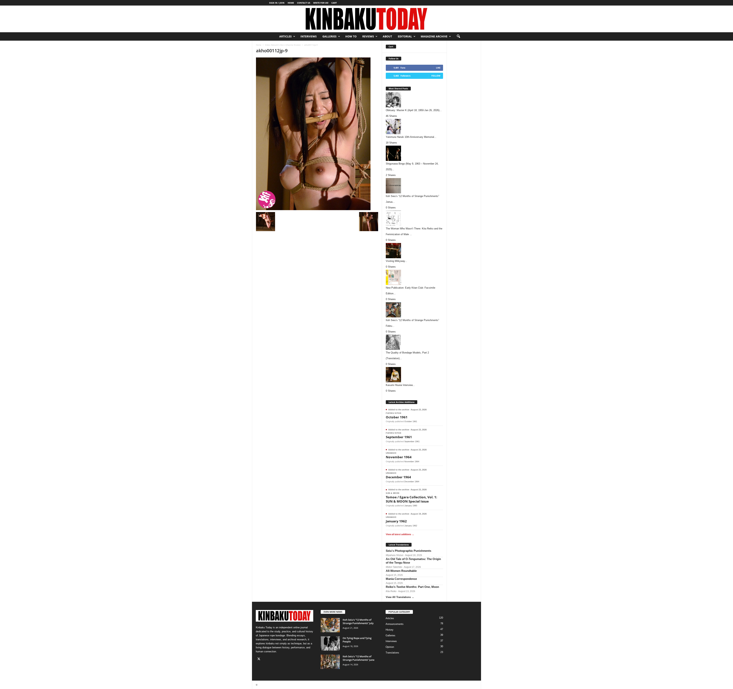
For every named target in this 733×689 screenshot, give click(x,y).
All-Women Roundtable (401, 570)
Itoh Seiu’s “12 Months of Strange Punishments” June (358, 658)
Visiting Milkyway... (396, 261)
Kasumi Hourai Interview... (400, 385)
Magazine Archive (434, 36)
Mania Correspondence (401, 578)
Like (438, 67)
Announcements (395, 624)
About (387, 36)
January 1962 (396, 521)
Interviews (308, 36)
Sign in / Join (276, 2)
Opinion (390, 646)
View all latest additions (400, 534)
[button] (458, 36)
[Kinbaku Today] (366, 19)
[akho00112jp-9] (317, 133)
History (389, 629)
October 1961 (397, 417)
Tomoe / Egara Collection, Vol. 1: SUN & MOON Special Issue (411, 499)
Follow (435, 75)
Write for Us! (320, 2)
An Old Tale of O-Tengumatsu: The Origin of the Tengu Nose (413, 560)
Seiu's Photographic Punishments (408, 550)
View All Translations (400, 597)
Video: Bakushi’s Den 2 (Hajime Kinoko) (282, 45)
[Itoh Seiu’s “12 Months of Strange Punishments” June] (330, 662)
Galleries (329, 36)
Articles (285, 36)
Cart (334, 2)
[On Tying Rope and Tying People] (330, 643)
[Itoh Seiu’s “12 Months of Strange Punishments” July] (330, 625)
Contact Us (303, 2)
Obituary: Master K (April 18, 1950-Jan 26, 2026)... (414, 110)
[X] (259, 659)
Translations (392, 652)
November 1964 (399, 457)
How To (351, 36)
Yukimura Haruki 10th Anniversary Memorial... (411, 137)
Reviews (368, 36)
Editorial (405, 36)
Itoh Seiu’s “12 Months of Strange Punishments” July (358, 621)
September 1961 (399, 437)
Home (291, 2)
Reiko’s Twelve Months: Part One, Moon (412, 586)
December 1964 (398, 477)
